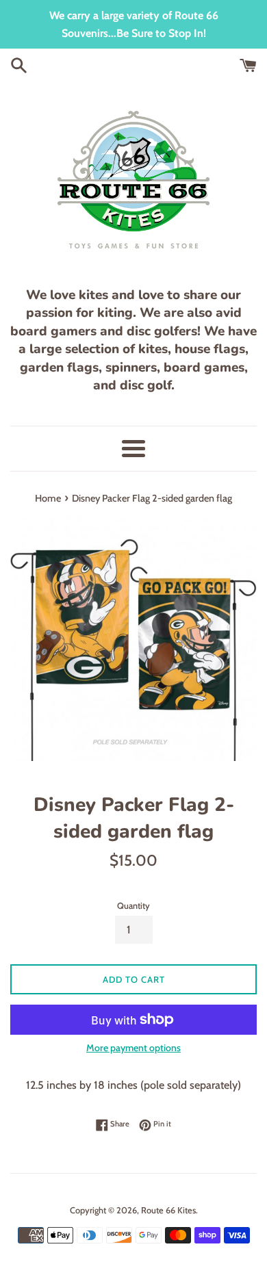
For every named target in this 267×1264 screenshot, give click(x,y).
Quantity (133, 906)
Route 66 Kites (168, 1210)
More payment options (133, 1048)
